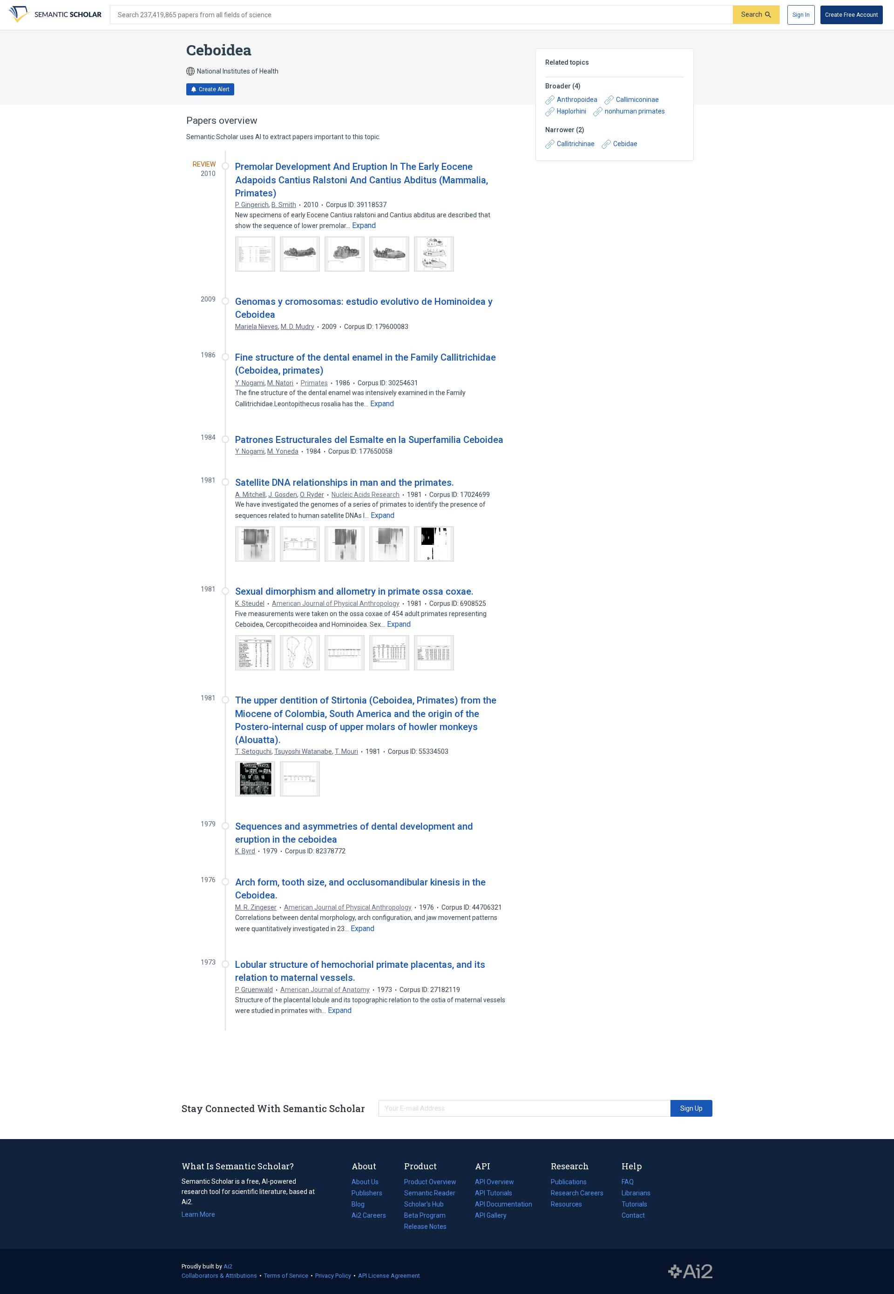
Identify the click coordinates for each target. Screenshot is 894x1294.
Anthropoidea (577, 99)
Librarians (636, 1193)
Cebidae (625, 144)
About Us (365, 1182)
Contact (633, 1215)
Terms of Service (286, 1275)
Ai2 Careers (369, 1216)
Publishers (367, 1193)
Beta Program (425, 1215)
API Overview (494, 1182)
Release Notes (425, 1226)
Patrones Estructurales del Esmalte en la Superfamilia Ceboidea (369, 439)
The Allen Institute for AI (690, 1271)
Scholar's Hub (424, 1204)
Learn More (198, 1214)
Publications (569, 1182)
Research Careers (577, 1194)
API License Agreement (389, 1275)
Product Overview (430, 1182)
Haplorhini (571, 111)
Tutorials (634, 1204)
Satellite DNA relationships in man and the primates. (344, 482)
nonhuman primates (635, 111)
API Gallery (491, 1215)
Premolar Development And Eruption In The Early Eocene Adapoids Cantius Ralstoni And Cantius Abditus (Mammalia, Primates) (361, 179)
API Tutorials (493, 1193)
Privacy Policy (333, 1275)
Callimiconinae (637, 99)
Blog (362, 1205)
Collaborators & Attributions (219, 1275)
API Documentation (503, 1205)
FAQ (628, 1182)
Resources (566, 1205)
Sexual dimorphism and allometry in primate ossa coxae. (354, 591)
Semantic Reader (429, 1193)
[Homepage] (54, 15)
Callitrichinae (576, 144)
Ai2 (228, 1266)
